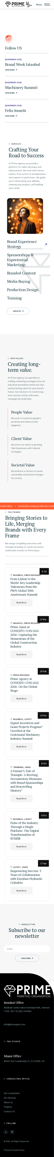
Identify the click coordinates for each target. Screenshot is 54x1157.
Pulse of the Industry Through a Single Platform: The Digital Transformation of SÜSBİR (24, 831)
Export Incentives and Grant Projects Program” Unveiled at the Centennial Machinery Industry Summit (26, 731)
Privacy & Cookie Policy (14, 1150)
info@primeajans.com (14, 1024)
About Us (8, 1102)
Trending (18, 767)
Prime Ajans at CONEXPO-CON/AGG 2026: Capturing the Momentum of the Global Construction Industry (24, 636)
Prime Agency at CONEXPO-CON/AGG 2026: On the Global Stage (24, 685)
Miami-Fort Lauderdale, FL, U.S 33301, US (24, 1061)
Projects (8, 1106)
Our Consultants (12, 1093)
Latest (28, 719)
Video (28, 767)
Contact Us (9, 1111)
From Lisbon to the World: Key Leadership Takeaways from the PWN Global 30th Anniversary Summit (25, 587)
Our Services (10, 1097)
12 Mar (43, 619)
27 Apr (43, 863)
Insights (18, 623)
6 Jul (44, 571)
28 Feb (43, 671)
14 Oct (43, 715)
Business (18, 575)
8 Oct (44, 763)
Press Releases (32, 575)
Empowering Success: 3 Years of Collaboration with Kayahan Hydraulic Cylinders (26, 877)
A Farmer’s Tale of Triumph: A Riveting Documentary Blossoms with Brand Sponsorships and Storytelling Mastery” (26, 781)
